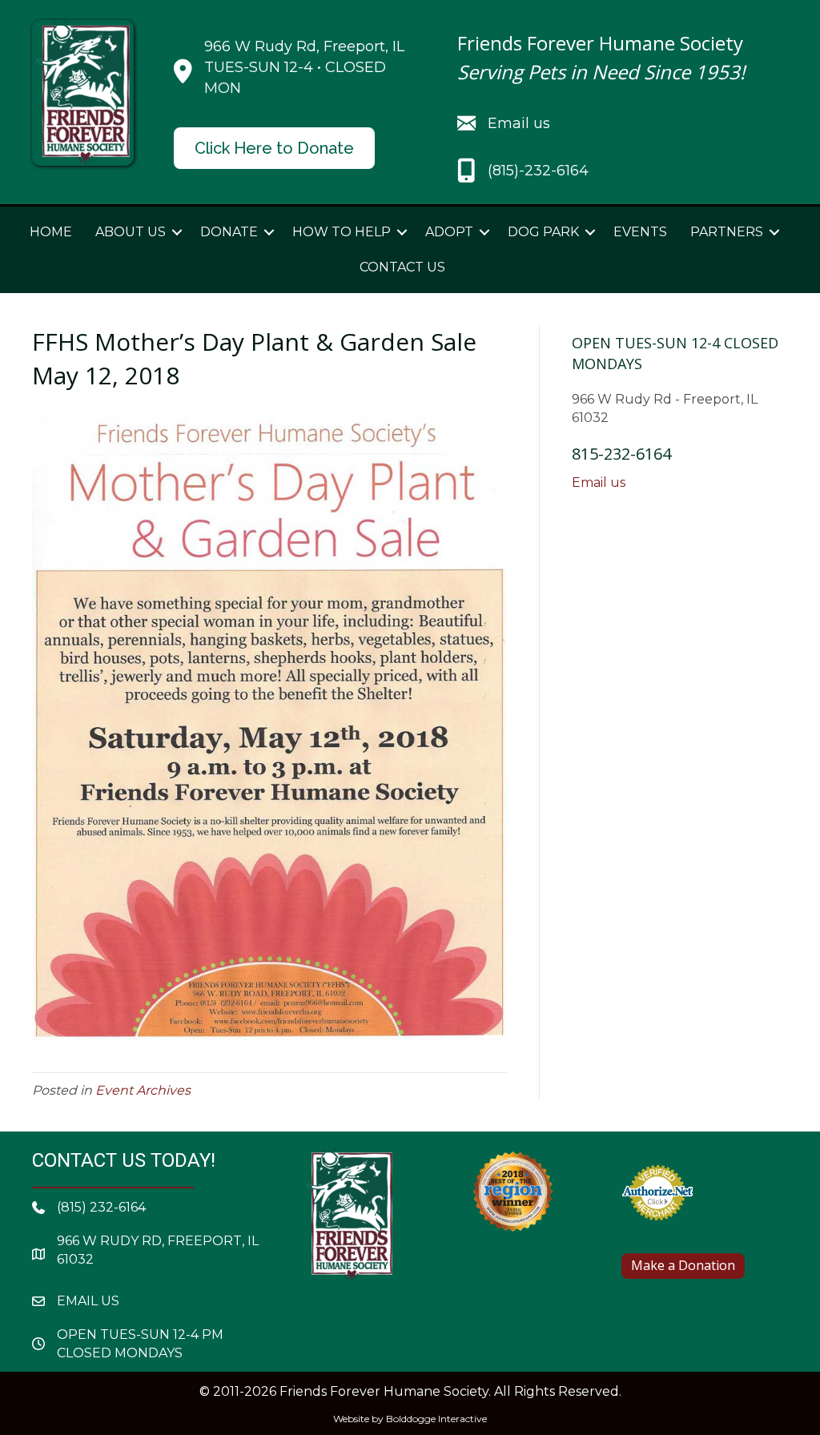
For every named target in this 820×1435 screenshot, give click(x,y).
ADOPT (449, 231)
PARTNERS (726, 231)
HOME (51, 231)
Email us (598, 482)
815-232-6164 (621, 453)
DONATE (229, 231)
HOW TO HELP (341, 231)
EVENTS (640, 231)
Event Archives (143, 1090)
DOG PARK (543, 231)
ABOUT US (130, 231)
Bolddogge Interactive (436, 1419)
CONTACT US (402, 267)
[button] (177, 232)
